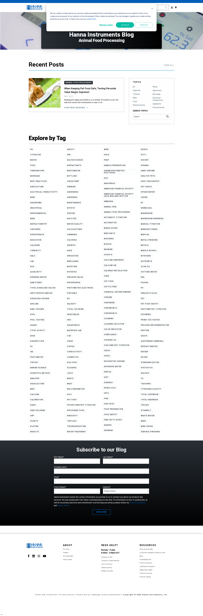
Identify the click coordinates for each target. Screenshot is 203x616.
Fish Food (109, 404)
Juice (70, 373)
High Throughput (150, 181)
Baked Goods (111, 228)
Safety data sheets (146, 570)
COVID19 (108, 255)
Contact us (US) (106, 557)
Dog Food (72, 362)
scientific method (40, 373)
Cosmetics (73, 357)
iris (69, 320)
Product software (146, 563)
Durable (108, 382)
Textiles (71, 421)
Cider (70, 341)
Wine (135, 98)
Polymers (146, 314)
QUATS (144, 336)
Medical (145, 234)
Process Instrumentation (155, 325)
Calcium (34, 394)
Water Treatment (76, 432)
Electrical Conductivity (158, 99)
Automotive (110, 223)
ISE (31, 352)
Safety (70, 149)
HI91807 (145, 160)
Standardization (150, 362)
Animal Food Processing (117, 212)
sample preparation (115, 165)
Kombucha (146, 208)
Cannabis (72, 234)
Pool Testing (37, 320)
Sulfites (71, 218)
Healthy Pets (148, 176)
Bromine (108, 249)
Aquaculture (37, 384)
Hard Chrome (148, 171)
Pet (143, 298)
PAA (142, 277)
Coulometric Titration (116, 345)
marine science (38, 368)
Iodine (144, 197)
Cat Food (109, 281)
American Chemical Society (118, 189)
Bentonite (109, 233)
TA (142, 378)
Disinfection (37, 341)
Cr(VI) (107, 356)
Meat (69, 384)
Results (34, 432)
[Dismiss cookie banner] (152, 8)
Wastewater (73, 171)
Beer (32, 218)
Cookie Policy (91, 19)
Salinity (71, 304)
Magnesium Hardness (152, 218)
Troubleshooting (76, 426)
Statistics (147, 368)
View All (169, 65)
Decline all (144, 25)
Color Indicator (113, 329)
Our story (66, 549)
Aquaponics (73, 325)
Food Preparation (113, 409)
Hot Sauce (146, 187)
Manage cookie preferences (106, 595)
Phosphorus (73, 282)
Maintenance (74, 203)
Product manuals (146, 573)
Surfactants (74, 165)
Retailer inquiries (107, 571)
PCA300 (144, 282)
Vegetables (73, 314)
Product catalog (145, 577)
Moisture (72, 266)
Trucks (145, 405)
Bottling (72, 176)
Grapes (108, 425)
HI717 (143, 155)
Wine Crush (147, 426)
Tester (34, 362)
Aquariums (157, 104)
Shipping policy (106, 567)
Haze (69, 250)
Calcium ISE (110, 265)
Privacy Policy (63, 505)
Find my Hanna (106, 564)
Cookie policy (83, 595)
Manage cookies (106, 25)
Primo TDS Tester (150, 320)
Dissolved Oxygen (39, 298)
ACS (106, 178)
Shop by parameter (146, 549)
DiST (106, 377)
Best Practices (38, 181)
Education (35, 240)
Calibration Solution (115, 271)
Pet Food (72, 400)
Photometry (36, 357)
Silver (144, 357)
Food (135, 101)
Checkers (35, 229)
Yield (106, 155)
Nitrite (71, 208)
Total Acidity (37, 330)
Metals (145, 245)
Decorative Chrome (114, 361)
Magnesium (147, 213)
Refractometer (149, 346)
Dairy (33, 405)
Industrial (136, 90)
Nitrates (72, 272)
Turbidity (35, 250)
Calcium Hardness (114, 260)
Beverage (156, 94)
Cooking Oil (110, 340)
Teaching (146, 384)
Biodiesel (109, 239)
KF (142, 203)
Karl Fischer (37, 309)
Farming (71, 187)
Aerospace (109, 183)
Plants (34, 421)
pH (134, 87)
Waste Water (148, 416)
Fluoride (72, 368)
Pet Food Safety (149, 304)
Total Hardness (149, 400)
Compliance (110, 334)
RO (68, 298)
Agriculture (157, 90)
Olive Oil (145, 266)
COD (69, 336)
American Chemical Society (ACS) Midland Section (118, 195)
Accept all (125, 25)
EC (31, 346)
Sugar (33, 325)
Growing (108, 430)
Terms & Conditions (138, 503)
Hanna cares (67, 559)
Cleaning (109, 318)
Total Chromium (149, 394)
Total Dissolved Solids (43, 288)
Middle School (149, 250)
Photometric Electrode (80, 288)
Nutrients (146, 261)
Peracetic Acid (149, 293)
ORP (32, 416)
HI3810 (144, 149)
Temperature (37, 171)
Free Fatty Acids (113, 420)
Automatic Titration (115, 217)
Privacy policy (67, 595)
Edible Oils (110, 388)
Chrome (108, 297)
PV (142, 288)
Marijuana (72, 261)
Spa (69, 155)
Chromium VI (110, 313)
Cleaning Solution (114, 324)
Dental (108, 372)
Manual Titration (150, 224)
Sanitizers (36, 282)
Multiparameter (76, 389)
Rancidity (72, 416)
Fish (106, 398)
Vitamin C (146, 410)
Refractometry (139, 105)
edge (32, 336)
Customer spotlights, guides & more (152, 552)
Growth (71, 245)
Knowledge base (145, 559)
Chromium (109, 303)
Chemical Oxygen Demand (117, 292)
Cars (106, 276)
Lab (32, 261)
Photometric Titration (153, 309)
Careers (65, 552)
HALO (32, 256)
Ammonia (108, 201)
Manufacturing (149, 229)
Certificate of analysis (147, 566)
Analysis (34, 378)
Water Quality (75, 224)
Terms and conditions (46, 595)
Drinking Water (38, 277)
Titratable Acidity (151, 389)
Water (155, 87)
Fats (106, 393)
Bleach (108, 244)
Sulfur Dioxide (75, 160)
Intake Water (148, 192)
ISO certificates (68, 556)
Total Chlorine (75, 309)
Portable (72, 293)
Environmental (158, 107)
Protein (145, 330)
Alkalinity (36, 272)
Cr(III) (107, 350)
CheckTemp (73, 181)
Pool (32, 314)
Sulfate (145, 373)
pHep (106, 160)
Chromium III (110, 308)
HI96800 (145, 165)
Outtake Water (149, 272)
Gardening (72, 192)
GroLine (34, 304)
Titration (136, 94)
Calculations (74, 229)
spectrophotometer (41, 293)
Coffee (70, 346)
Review (144, 352)
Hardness (72, 197)
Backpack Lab (74, 330)
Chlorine (35, 245)
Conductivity (74, 352)
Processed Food (75, 410)
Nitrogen (146, 256)
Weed (143, 421)
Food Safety (110, 414)
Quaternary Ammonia (152, 341)
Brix (32, 389)
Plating (34, 426)
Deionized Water (112, 366)
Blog (141, 556)
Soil (32, 266)
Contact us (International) (110, 560)
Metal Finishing (149, 240)
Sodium (71, 213)
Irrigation (72, 256)
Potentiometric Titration (81, 405)
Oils (69, 394)
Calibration (36, 400)
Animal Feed (110, 207)
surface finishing (150, 432)
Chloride (72, 240)
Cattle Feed (110, 287)
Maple (70, 378)
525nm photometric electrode (114, 172)
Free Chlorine (37, 410)
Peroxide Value (75, 277)
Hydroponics (37, 234)
